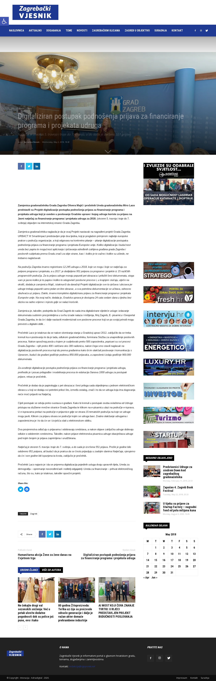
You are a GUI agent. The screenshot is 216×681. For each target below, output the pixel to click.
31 (172, 572)
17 (172, 560)
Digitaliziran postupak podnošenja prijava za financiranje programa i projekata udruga (108, 556)
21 (147, 566)
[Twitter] (206, 30)
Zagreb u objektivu (137, 30)
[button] (4, 21)
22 (155, 566)
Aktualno (35, 30)
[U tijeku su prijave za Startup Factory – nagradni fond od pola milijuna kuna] (151, 508)
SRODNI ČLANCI (29, 570)
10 (172, 553)
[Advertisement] (125, 12)
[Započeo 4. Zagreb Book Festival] (151, 492)
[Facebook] (195, 30)
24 (172, 566)
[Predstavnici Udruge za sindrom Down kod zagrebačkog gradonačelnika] (151, 471)
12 (186, 553)
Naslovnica (16, 30)
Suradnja (160, 30)
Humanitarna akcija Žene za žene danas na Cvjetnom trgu (44, 556)
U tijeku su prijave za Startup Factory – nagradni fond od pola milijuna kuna (179, 507)
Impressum (181, 677)
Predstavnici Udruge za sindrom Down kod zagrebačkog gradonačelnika (177, 472)
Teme (69, 30)
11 (179, 553)
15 (155, 560)
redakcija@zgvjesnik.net (82, 666)
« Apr (146, 577)
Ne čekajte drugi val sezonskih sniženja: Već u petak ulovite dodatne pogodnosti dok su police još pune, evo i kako (35, 613)
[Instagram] (201, 30)
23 (164, 566)
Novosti (82, 30)
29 (155, 572)
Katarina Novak (31, 142)
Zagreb (33, 513)
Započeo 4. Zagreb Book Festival (178, 489)
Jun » (154, 577)
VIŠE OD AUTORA (51, 570)
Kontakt (177, 30)
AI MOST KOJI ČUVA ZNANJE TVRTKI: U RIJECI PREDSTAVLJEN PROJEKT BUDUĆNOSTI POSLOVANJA (116, 611)
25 (179, 566)
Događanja (53, 30)
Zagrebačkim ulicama (106, 30)
